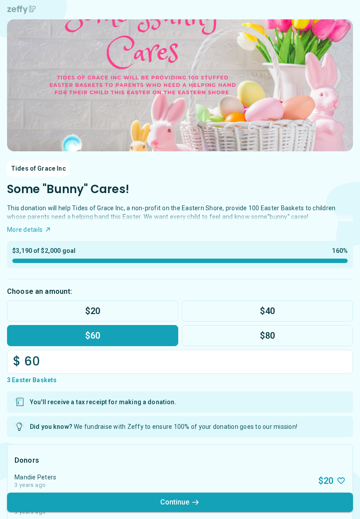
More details (25, 229)
